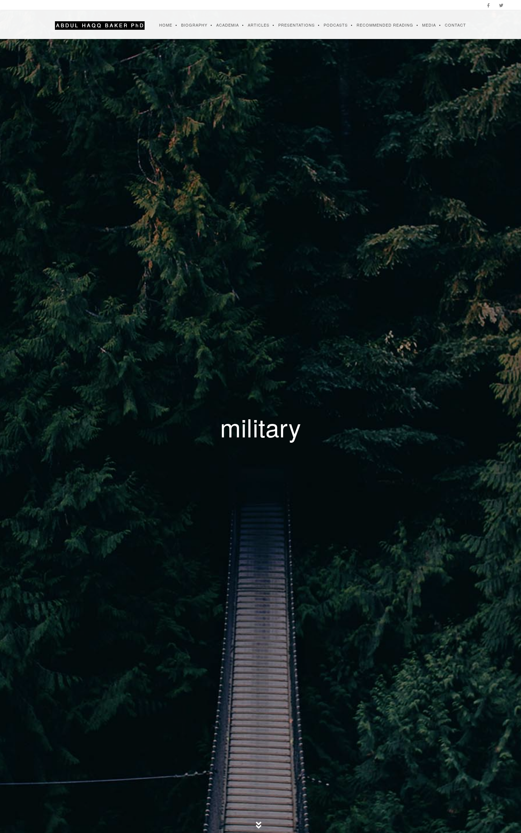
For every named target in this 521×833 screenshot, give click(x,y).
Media (429, 25)
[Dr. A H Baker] (100, 24)
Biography (194, 25)
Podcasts (336, 25)
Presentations (296, 25)
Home (165, 25)
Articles (258, 25)
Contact (455, 25)
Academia (227, 25)
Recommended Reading (385, 25)
